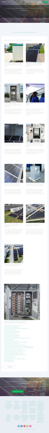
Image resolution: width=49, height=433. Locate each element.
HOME (14, 32)
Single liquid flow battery (8, 360)
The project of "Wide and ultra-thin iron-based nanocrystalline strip (13, 65)
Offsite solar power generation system (11, 340)
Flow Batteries (24, 405)
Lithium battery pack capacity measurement (12, 335)
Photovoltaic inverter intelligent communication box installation (16, 342)
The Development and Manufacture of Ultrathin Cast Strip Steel (12, 105)
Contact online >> (24, 14)
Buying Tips (40, 416)
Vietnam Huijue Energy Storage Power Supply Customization (15, 350)
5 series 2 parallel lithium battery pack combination (13, 351)
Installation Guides (8, 405)
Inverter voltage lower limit (9, 361)
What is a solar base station (9, 357)
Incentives (24, 411)
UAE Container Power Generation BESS (11, 343)
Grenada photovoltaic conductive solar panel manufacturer (15, 344)
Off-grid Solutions (40, 406)
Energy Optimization (32, 404)
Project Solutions (17, 391)
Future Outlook (40, 419)
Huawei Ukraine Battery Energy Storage (11, 326)
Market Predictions (40, 422)
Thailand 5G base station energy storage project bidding (14, 358)
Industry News (24, 415)
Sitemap (33, 429)
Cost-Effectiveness (24, 412)
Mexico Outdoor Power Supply (10, 355)
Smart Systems (32, 402)
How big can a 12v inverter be (9, 329)
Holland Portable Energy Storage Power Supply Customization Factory (17, 338)
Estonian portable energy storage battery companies (13, 353)
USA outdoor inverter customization (11, 333)
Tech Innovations (40, 420)
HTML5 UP (28, 429)
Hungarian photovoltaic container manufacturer (13, 325)
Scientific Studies (32, 416)
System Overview (8, 404)
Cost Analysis (24, 408)
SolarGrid (6, 1)
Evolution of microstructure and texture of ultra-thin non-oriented (13, 225)
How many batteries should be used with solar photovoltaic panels (16, 328)
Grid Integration (16, 406)
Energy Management (32, 401)
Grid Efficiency (32, 412)
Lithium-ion (24, 402)
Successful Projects (16, 416)
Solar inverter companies (8, 339)
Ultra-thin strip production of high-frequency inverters (26, 32)
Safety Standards (40, 408)
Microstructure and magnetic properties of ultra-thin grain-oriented (34, 65)
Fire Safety (40, 413)
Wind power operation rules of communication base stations (15, 354)
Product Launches (24, 416)
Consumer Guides (40, 415)
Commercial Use (40, 405)
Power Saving (32, 411)
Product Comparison (40, 417)
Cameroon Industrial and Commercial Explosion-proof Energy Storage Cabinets (18, 347)
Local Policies (8, 417)
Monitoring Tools (32, 405)
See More (10, 366)
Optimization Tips (32, 409)
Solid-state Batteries (24, 406)
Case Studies (16, 415)
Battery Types (24, 401)
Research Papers (32, 415)
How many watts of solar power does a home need (13, 349)
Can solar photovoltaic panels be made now (12, 331)
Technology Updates (24, 417)
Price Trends (24, 409)
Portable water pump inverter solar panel (11, 336)
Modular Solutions (16, 408)
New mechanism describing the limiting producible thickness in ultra (34, 145)
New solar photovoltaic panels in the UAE (11, 332)
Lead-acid (24, 404)
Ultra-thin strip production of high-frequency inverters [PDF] (15, 321)
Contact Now (31, 391)
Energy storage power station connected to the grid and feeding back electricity (18, 346)
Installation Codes (40, 409)
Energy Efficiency (32, 408)
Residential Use (40, 404)
